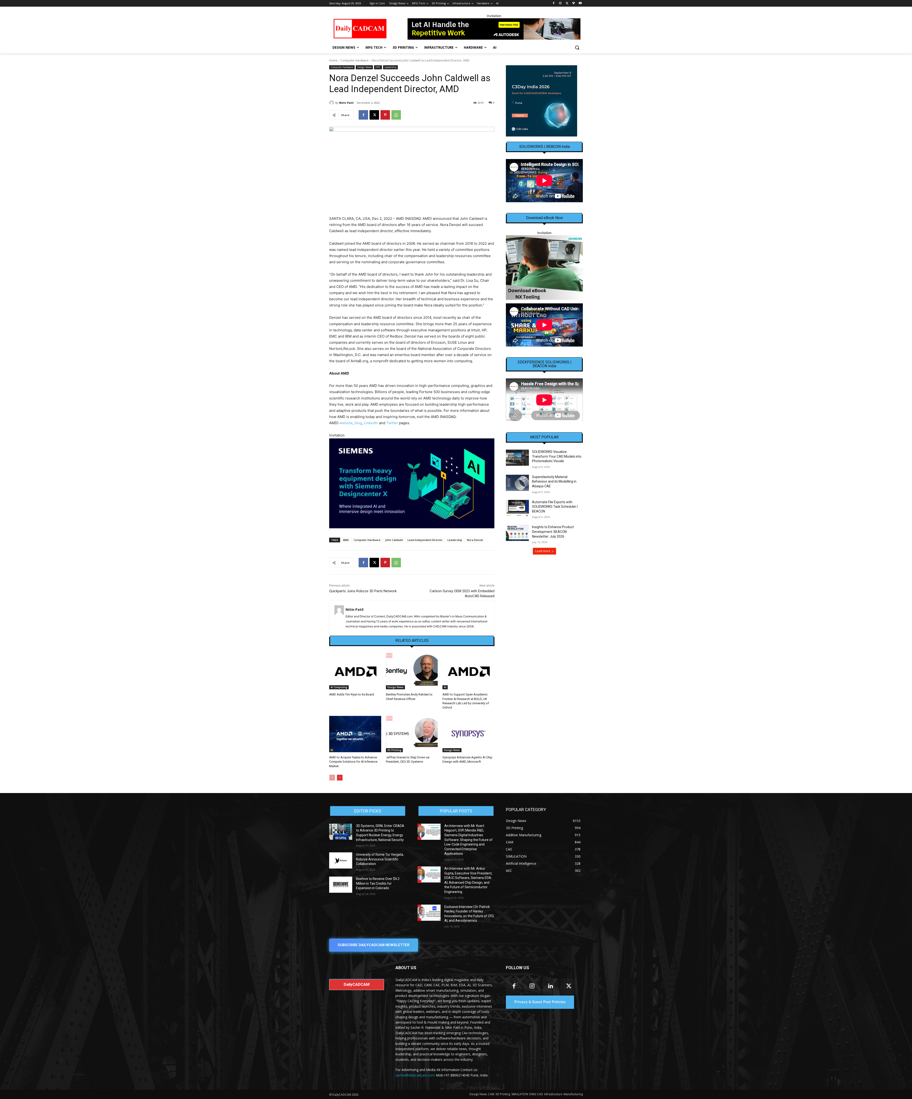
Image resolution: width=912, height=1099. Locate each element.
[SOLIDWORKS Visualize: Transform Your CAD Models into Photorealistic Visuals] (517, 458)
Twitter (392, 423)
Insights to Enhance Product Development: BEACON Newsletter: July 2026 (553, 531)
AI (445, 687)
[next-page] (340, 778)
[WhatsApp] (396, 115)
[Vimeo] (573, 3)
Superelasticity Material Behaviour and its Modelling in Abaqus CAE (554, 481)
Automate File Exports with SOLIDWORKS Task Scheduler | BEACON (555, 506)
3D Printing (394, 750)
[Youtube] (580, 3)
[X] (567, 3)
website (346, 423)
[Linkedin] (550, 986)
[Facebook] (553, 3)
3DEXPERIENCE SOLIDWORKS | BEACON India (544, 364)
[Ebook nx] (544, 267)
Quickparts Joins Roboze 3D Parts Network (363, 591)
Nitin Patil (346, 102)
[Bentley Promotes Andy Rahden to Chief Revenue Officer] (412, 671)
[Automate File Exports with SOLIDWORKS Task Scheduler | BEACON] (517, 508)
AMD (346, 540)
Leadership (390, 67)
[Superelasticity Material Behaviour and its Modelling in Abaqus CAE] (517, 483)
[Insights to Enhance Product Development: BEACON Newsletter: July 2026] (517, 533)
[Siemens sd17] (411, 483)
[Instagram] (560, 3)
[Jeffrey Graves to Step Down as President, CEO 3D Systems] (412, 734)
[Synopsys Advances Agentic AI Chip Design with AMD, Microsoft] (468, 734)
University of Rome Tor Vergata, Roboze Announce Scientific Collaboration (380, 859)
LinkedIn (371, 423)
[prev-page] (332, 778)
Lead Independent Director (425, 540)
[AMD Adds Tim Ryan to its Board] (355, 671)
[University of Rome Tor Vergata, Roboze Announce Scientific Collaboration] (340, 860)
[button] (577, 47)
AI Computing (339, 687)
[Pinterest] (385, 115)
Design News (364, 67)
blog (358, 423)
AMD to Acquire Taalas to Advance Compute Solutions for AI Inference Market (353, 762)
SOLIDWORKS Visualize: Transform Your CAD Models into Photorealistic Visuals (556, 456)
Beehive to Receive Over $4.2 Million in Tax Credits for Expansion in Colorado (377, 883)
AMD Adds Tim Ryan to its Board (351, 694)
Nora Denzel (475, 540)
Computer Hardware (355, 60)
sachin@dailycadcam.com (415, 1075)
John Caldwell (394, 540)
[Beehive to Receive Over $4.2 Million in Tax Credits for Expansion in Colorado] (340, 885)
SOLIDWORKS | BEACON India (544, 147)
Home (333, 60)
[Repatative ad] (494, 29)
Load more (542, 551)
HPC (377, 67)
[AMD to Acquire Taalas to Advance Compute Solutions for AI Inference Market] (355, 734)
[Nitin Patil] (332, 102)
